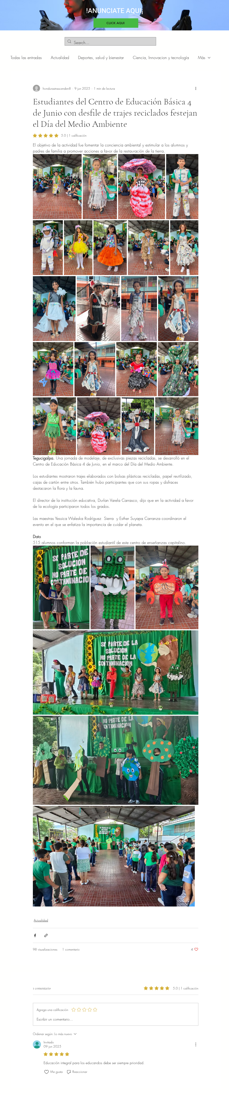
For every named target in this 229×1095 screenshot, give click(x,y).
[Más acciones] (195, 88)
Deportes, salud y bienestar (101, 57)
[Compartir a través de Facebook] (35, 935)
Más (201, 57)
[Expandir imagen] (57, 186)
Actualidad (60, 57)
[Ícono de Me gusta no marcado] (46, 1072)
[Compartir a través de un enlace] (46, 935)
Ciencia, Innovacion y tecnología (161, 57)
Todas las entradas (26, 57)
